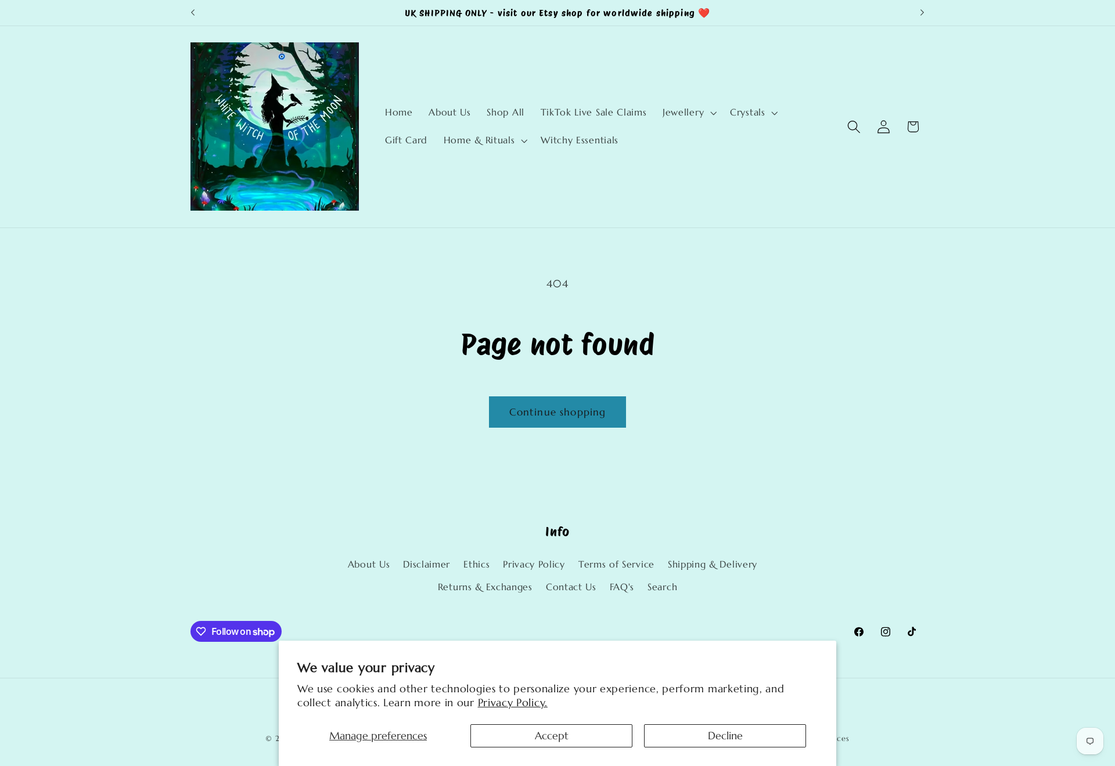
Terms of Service (616, 564)
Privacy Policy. (513, 702)
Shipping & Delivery (712, 564)
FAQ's (622, 587)
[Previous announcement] (193, 13)
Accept (552, 735)
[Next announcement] (922, 13)
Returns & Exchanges (485, 587)
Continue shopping (557, 412)
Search (662, 587)
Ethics (476, 564)
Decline (725, 735)
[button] (688, 113)
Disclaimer (426, 564)
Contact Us (571, 587)
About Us (369, 564)
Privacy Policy (534, 564)
